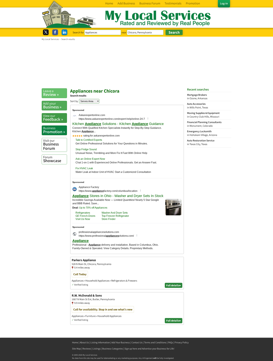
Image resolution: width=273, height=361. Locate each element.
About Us (84, 342)
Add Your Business (120, 342)
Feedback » (53, 117)
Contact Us (137, 342)
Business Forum (51, 144)
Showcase (52, 159)
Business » (52, 105)
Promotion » (54, 130)
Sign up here (130, 348)
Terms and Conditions (155, 342)
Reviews (86, 348)
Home (75, 342)
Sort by (74, 101)
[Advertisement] (136, 64)
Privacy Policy (182, 342)
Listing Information (100, 342)
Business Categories (112, 348)
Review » (51, 93)
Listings (97, 348)
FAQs (170, 342)
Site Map (76, 348)
